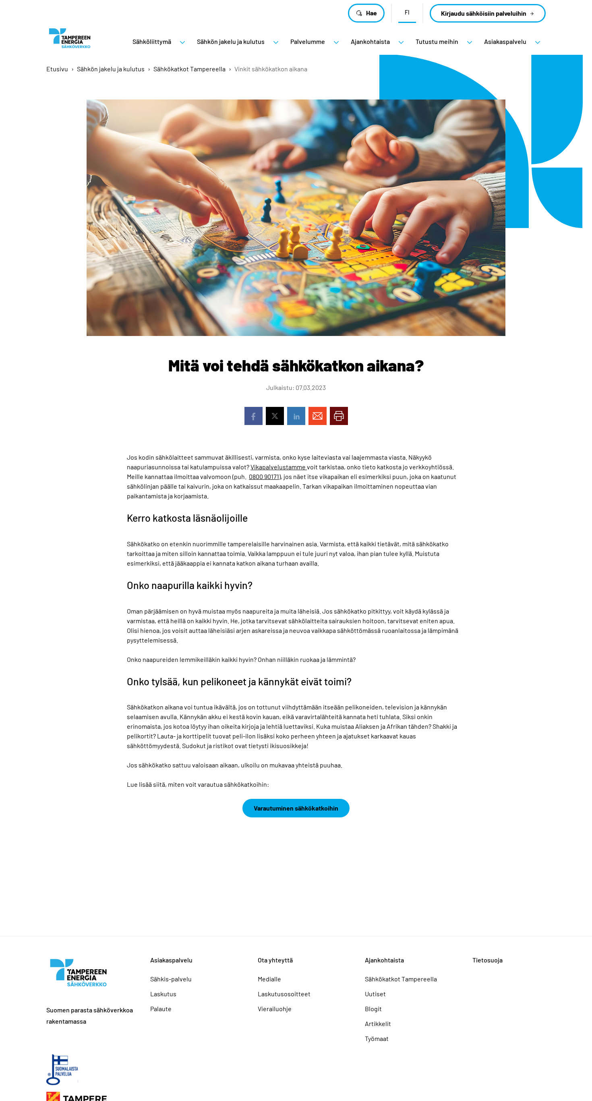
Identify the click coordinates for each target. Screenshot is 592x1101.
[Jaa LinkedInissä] (296, 416)
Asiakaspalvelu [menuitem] (505, 41)
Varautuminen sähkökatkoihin (296, 808)
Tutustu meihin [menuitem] (437, 41)
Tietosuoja (487, 960)
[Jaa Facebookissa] (253, 416)
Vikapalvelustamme (278, 467)
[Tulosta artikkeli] (339, 416)
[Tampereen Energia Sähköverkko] (69, 41)
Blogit (373, 1008)
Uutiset (375, 993)
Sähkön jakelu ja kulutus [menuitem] (231, 41)
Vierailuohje (275, 1008)
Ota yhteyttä (275, 960)
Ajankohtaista (384, 960)
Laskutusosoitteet (284, 993)
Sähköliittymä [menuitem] (151, 41)
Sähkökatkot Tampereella (189, 69)
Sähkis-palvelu (171, 979)
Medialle (269, 979)
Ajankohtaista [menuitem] (370, 41)
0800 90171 (264, 476)
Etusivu (57, 69)
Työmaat (377, 1038)
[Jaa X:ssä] (275, 416)
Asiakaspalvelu (171, 960)
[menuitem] (182, 42)
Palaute (161, 1008)
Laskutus (163, 993)
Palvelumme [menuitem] (307, 41)
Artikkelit (378, 1023)
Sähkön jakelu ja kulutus (111, 69)
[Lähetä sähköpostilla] (317, 416)
